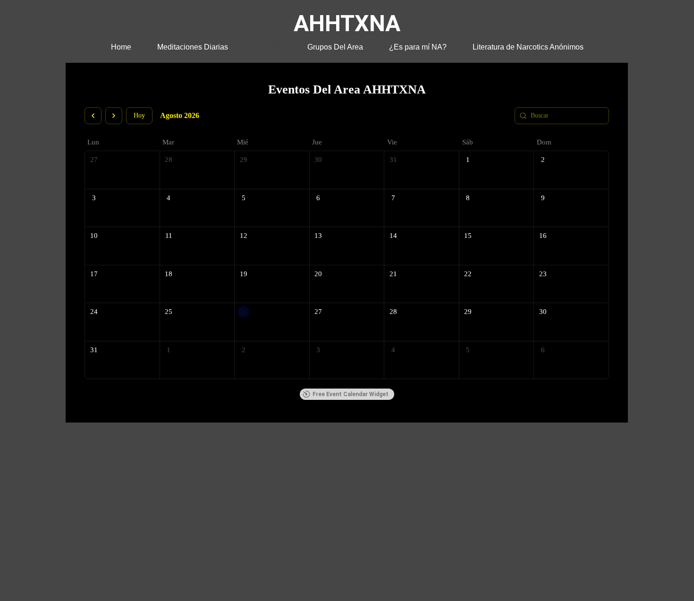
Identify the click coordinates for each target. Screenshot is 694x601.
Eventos (267, 47)
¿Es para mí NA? (418, 47)
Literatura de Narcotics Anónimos (528, 47)
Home (121, 47)
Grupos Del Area (335, 47)
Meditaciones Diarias (192, 47)
